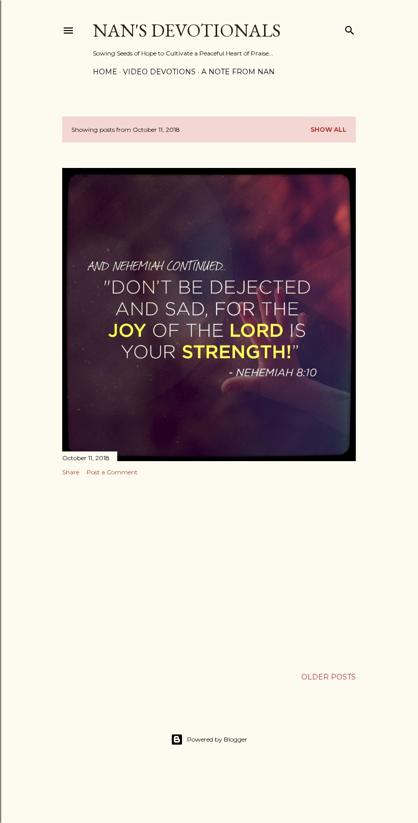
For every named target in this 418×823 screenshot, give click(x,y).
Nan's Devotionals (187, 30)
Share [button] (70, 472)
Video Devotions (159, 71)
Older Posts (328, 677)
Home (105, 71)
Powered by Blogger (217, 739)
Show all (328, 129)
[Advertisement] (209, 572)
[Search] (350, 28)
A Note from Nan (238, 71)
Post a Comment (112, 472)
